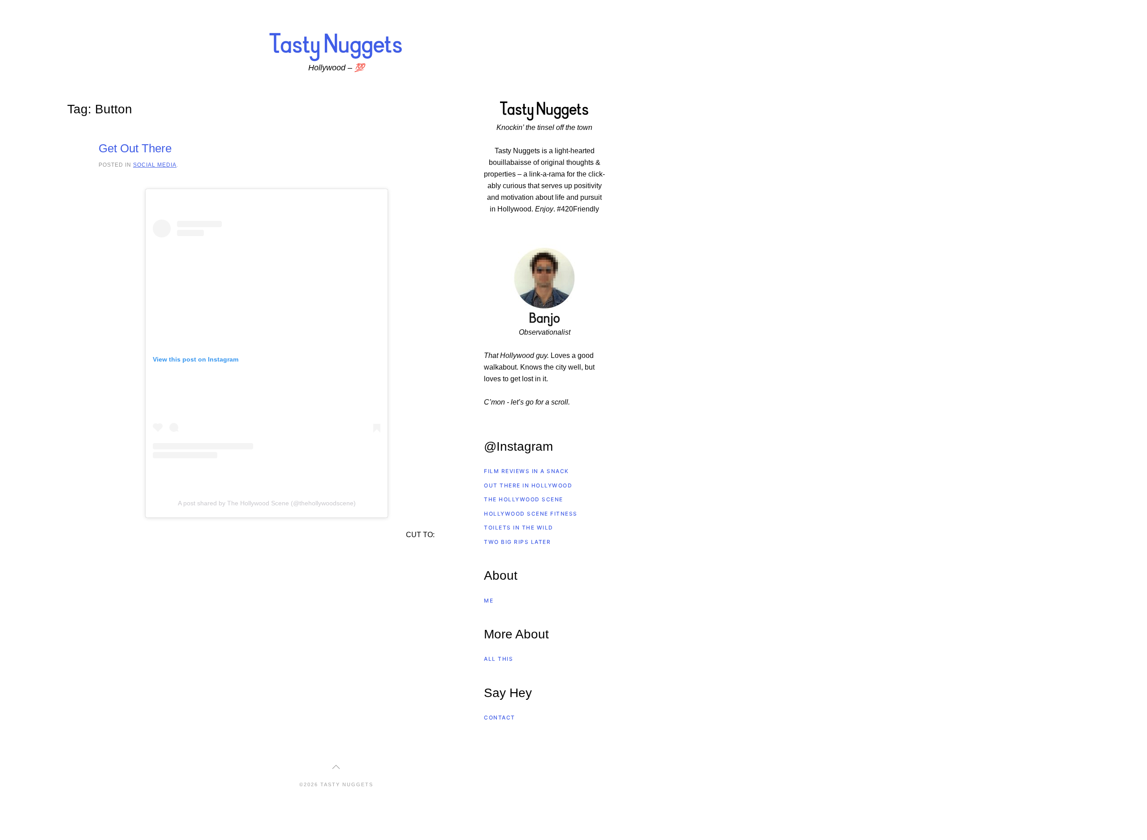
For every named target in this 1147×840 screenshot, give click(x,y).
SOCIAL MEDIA (155, 165)
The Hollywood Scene (523, 499)
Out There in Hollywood (528, 485)
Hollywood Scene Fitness (531, 513)
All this (498, 658)
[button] (336, 766)
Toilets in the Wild (518, 527)
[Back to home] (336, 46)
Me (488, 600)
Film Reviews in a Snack (526, 471)
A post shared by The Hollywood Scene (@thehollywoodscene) (267, 503)
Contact (499, 717)
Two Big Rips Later (517, 541)
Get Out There (135, 148)
